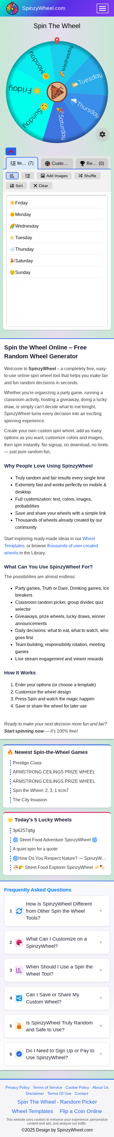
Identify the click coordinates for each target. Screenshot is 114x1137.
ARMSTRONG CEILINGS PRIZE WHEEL (54, 772)
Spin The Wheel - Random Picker (57, 1102)
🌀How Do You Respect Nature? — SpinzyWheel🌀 (60, 858)
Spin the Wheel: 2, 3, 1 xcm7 (41, 790)
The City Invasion (30, 799)
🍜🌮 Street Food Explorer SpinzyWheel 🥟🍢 (59, 867)
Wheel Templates (32, 1111)
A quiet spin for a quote (35, 849)
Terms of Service (47, 1087)
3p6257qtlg (24, 830)
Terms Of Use (59, 1093)
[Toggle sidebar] (11, 151)
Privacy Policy (18, 1087)
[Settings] (102, 134)
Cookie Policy (77, 1087)
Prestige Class (27, 762)
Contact (81, 1093)
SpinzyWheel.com (43, 8)
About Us (100, 1087)
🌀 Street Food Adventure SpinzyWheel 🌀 (55, 839)
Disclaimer (35, 1093)
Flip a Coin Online (81, 1111)
